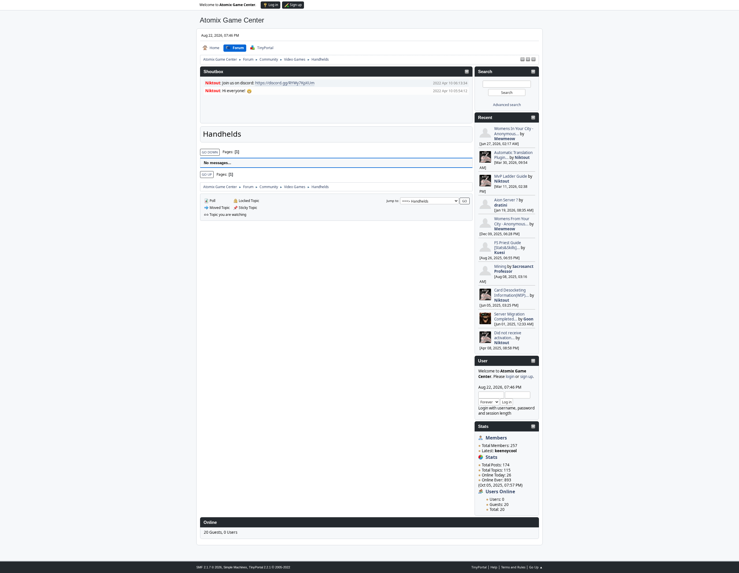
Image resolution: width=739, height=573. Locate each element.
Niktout (522, 157)
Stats (483, 426)
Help (493, 567)
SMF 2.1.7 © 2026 (209, 567)
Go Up (207, 174)
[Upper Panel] (528, 59)
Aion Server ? (506, 200)
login (510, 376)
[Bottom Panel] (533, 59)
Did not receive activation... (507, 335)
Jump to (392, 201)
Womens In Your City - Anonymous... (513, 131)
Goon (528, 319)
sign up (526, 376)
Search (485, 71)
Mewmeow (504, 138)
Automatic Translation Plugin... (513, 155)
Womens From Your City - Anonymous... (511, 221)
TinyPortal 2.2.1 (260, 567)
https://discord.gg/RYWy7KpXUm (284, 83)
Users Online (500, 491)
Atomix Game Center (232, 20)
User (483, 361)
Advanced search (507, 104)
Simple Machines (235, 567)
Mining (500, 266)
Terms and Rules (513, 567)
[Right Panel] (522, 59)
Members (496, 438)
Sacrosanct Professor (513, 269)
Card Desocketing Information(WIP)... (511, 293)
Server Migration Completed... (509, 316)
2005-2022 (282, 567)
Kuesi (499, 252)
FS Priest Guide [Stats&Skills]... (507, 245)
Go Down (210, 152)
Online (210, 522)
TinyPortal (479, 567)
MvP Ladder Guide (510, 176)
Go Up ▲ (536, 567)
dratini (500, 205)
